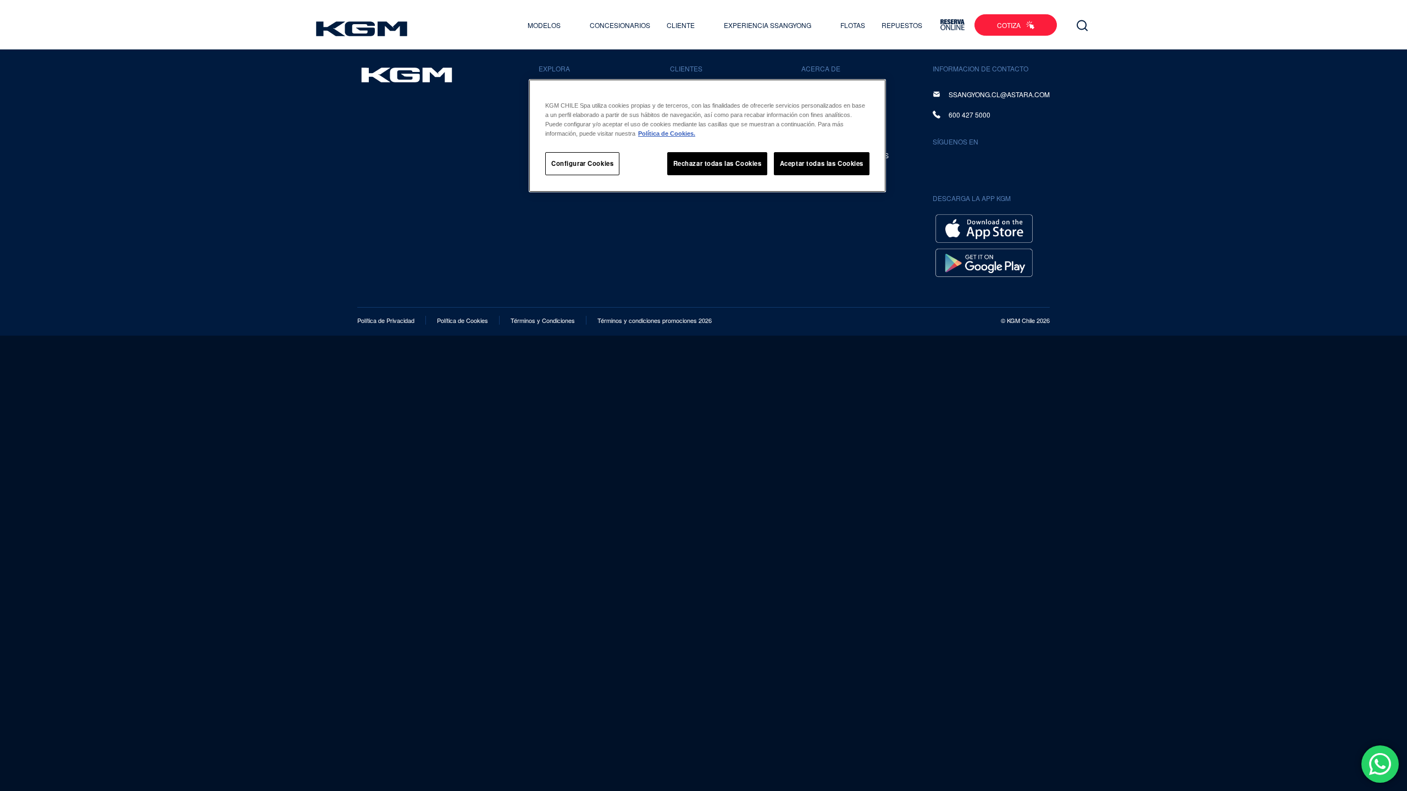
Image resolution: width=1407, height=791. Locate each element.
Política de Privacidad (385, 320)
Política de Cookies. (666, 133)
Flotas (852, 25)
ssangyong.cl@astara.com (999, 94)
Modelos (545, 25)
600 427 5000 (969, 114)
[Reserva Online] (952, 24)
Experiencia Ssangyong (768, 25)
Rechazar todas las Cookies (717, 163)
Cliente (681, 25)
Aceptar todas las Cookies (821, 163)
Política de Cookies (462, 320)
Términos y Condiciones (543, 320)
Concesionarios (620, 25)
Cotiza (1009, 25)
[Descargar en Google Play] (984, 261)
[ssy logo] (406, 75)
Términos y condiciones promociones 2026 (654, 320)
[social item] (943, 165)
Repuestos (902, 25)
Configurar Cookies (582, 163)
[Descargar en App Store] (984, 227)
